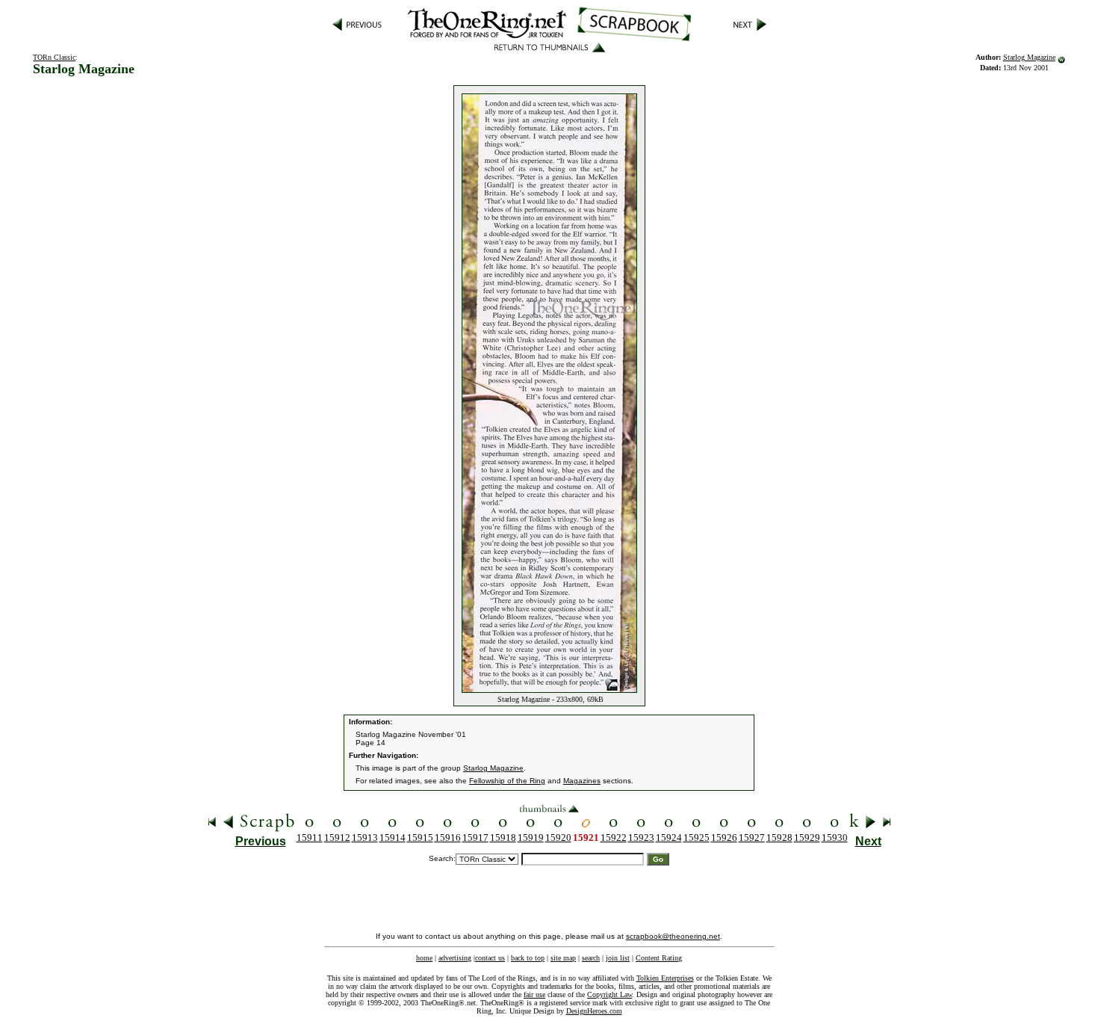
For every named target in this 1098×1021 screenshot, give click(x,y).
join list (618, 958)
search (591, 958)
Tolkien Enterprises (665, 978)
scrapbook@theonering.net (673, 936)
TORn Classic (54, 57)
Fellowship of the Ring (507, 781)
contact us (490, 958)
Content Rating (659, 958)
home (424, 958)
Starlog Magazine (1029, 57)
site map (563, 958)
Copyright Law (609, 994)
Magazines (582, 781)
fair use (534, 994)
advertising (454, 958)
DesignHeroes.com (594, 1011)
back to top (528, 958)
